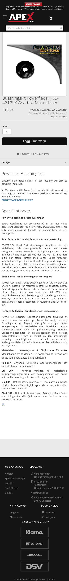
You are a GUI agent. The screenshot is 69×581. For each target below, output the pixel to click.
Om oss (9, 493)
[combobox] (34, 28)
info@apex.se (41, 493)
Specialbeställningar (15, 478)
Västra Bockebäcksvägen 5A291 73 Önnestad (48, 499)
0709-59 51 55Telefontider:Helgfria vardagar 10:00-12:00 (49, 484)
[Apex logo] (21, 17)
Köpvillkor (10, 483)
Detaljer (6, 162)
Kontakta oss (11, 488)
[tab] (34, 162)
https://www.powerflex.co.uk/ (17, 199)
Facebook (50, 512)
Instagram (50, 517)
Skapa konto (16, 517)
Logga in (14, 512)
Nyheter (9, 473)
